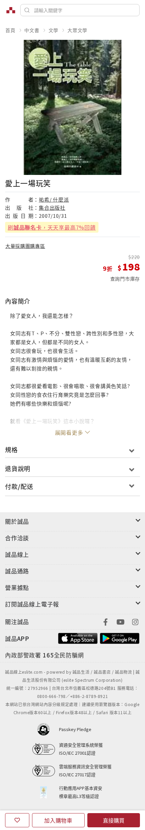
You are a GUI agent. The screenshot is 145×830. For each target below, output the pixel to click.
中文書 (31, 30)
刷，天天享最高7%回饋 (52, 227)
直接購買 (113, 820)
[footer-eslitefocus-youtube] (120, 621)
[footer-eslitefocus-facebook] (105, 621)
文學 (54, 30)
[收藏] (17, 820)
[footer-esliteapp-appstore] (78, 637)
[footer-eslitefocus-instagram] (135, 621)
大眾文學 (77, 30)
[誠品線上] (10, 10)
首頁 (10, 30)
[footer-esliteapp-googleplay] (119, 637)
